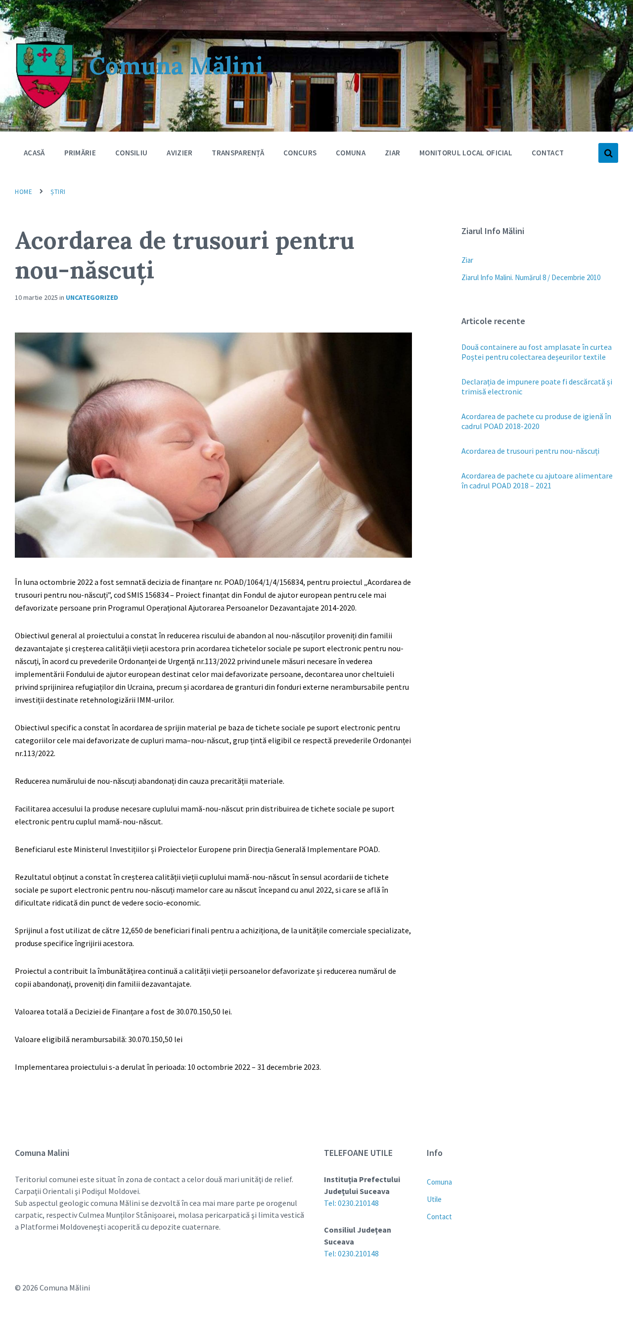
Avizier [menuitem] (179, 152)
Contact (439, 1216)
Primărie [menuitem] (80, 152)
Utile (434, 1199)
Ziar (467, 260)
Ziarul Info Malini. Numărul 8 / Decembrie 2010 (530, 277)
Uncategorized (92, 297)
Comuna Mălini (176, 65)
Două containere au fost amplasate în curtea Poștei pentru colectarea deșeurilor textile (536, 352)
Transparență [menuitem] (238, 152)
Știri (58, 192)
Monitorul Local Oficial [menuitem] (465, 152)
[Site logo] (44, 107)
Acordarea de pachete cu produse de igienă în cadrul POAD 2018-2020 (536, 421)
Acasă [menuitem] (34, 152)
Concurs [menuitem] (299, 152)
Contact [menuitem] (548, 152)
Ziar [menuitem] (392, 152)
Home (23, 192)
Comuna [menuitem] (350, 152)
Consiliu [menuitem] (131, 152)
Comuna (439, 1182)
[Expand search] (608, 153)
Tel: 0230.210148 (351, 1203)
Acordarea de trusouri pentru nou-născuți (530, 451)
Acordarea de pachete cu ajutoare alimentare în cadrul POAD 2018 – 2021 (537, 480)
